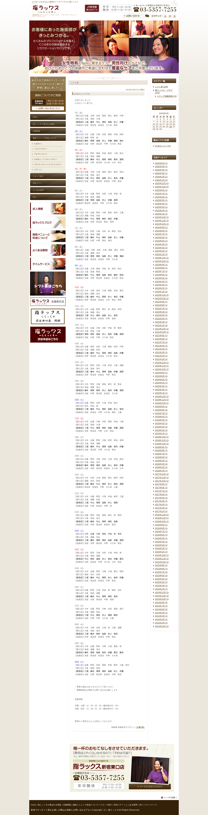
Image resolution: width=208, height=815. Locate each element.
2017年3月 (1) (161, 504)
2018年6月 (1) (161, 457)
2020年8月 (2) (161, 376)
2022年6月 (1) (161, 312)
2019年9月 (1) (161, 406)
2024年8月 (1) (161, 231)
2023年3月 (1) (161, 285)
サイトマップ (151, 805)
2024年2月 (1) (161, 251)
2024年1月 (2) (161, 254)
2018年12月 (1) (162, 437)
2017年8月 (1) (161, 488)
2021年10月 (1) (162, 332)
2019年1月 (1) (161, 433)
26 (170, 127)
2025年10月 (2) (162, 187)
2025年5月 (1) (161, 200)
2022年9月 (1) (161, 302)
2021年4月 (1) (161, 349)
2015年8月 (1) (161, 569)
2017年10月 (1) (162, 481)
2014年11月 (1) (162, 596)
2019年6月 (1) (161, 417)
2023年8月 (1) (161, 268)
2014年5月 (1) (161, 613)
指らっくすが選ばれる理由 (49, 805)
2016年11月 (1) (162, 518)
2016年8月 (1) (161, 528)
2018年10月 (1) (162, 444)
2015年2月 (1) (161, 586)
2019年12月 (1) (162, 396)
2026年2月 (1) (161, 177)
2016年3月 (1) (161, 545)
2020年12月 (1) (162, 363)
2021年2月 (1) (161, 356)
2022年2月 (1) (161, 322)
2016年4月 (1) (161, 542)
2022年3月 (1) (161, 319)
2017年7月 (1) (161, 491)
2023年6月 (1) (161, 275)
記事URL (141, 727)
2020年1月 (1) (161, 393)
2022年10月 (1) (162, 298)
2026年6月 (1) (161, 163)
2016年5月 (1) (161, 538)
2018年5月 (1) (161, 461)
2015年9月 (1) (161, 565)
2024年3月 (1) (161, 248)
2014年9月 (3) (161, 602)
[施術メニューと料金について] (48, 242)
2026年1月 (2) (161, 180)
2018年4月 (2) (161, 464)
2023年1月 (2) (161, 292)
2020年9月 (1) (161, 373)
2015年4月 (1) (161, 579)
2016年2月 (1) (161, 548)
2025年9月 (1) (161, 190)
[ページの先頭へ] (170, 797)
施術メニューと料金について (85, 805)
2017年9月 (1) (161, 484)
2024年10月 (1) (162, 224)
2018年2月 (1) (161, 467)
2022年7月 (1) (161, 308)
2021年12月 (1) (162, 329)
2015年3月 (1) (161, 582)
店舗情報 (67, 805)
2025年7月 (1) (161, 194)
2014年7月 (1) (161, 606)
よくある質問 (131, 805)
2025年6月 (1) (161, 197)
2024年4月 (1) (161, 244)
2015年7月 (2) (161, 572)
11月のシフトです (163, 146)
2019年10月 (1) (162, 403)
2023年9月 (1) (161, 265)
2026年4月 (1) (161, 170)
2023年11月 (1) (162, 258)
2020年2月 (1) (161, 390)
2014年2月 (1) (161, 623)
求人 (141, 805)
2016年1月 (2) (161, 552)
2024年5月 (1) (161, 241)
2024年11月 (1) (162, 221)
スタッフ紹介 (106, 805)
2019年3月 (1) (161, 427)
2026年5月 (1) (161, 166)
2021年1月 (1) (161, 359)
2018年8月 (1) (161, 450)
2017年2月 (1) (161, 508)
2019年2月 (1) (161, 430)
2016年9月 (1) (161, 525)
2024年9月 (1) (161, 227)
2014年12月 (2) (162, 592)
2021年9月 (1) (161, 335)
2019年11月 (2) (162, 400)
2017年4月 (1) (161, 501)
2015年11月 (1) (162, 559)
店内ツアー (119, 805)
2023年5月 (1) (161, 278)
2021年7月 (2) (161, 342)
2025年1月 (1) (161, 214)
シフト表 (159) (161, 87)
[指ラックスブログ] (48, 228)
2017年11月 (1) (162, 477)
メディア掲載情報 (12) (167, 96)
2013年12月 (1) (162, 626)
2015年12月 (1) (162, 555)
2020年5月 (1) (161, 383)
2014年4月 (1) (161, 616)
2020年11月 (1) (162, 366)
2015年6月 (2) (161, 575)
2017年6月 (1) (161, 494)
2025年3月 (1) (161, 207)
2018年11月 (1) (162, 440)
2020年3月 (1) (161, 386)
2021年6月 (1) (161, 346)
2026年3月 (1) (161, 173)
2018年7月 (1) (161, 454)
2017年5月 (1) (161, 498)
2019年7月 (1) (161, 413)
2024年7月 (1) (161, 234)
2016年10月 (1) (162, 521)
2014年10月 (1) (162, 599)
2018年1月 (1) (161, 471)
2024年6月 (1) (161, 237)
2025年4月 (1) (161, 204)
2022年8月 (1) (161, 305)
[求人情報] (48, 214)
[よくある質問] (48, 255)
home (33, 805)
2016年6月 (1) (161, 535)
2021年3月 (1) (161, 352)
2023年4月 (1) (161, 281)
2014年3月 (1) (161, 619)
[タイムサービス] (48, 269)
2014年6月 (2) (161, 609)
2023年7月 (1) (161, 271)
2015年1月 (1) (161, 589)
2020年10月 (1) (162, 369)
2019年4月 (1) (161, 423)
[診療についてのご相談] (48, 111)
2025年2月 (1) (161, 210)
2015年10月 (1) (162, 562)
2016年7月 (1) (161, 531)
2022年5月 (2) (161, 315)
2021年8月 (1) (161, 339)
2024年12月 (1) (162, 217)
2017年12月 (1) (162, 474)
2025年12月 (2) (162, 183)
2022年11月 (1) (162, 295)
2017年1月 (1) (161, 511)
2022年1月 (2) (161, 325)
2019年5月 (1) (161, 420)
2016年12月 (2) (162, 515)
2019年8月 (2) (161, 410)
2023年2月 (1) (161, 288)
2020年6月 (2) (161, 379)
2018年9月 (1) (161, 447)
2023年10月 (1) (162, 261)
